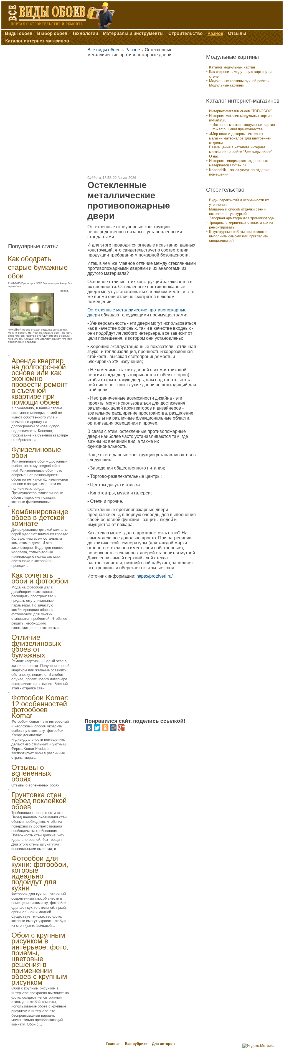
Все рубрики (137, 1044)
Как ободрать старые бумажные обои (38, 267)
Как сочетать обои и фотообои (39, 578)
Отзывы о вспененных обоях (31, 773)
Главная (113, 1044)
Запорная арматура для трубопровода (241, 218)
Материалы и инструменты (133, 33)
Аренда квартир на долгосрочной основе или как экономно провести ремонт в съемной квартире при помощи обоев (39, 381)
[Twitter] (97, 727)
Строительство (185, 33)
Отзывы (237, 33)
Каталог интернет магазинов (37, 41)
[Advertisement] (44, 142)
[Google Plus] (121, 727)
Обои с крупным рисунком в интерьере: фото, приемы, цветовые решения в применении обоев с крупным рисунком (40, 958)
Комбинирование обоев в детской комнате (39, 517)
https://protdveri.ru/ (154, 576)
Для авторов (163, 1044)
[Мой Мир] (113, 727)
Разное (215, 33)
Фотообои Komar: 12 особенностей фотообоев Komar (40, 707)
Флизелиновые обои (36, 452)
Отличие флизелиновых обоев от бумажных (36, 646)
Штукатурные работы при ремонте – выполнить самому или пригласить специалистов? (239, 236)
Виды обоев (18, 33)
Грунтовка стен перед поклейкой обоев (39, 801)
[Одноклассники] (105, 727)
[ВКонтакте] (89, 727)
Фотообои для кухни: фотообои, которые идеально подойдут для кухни (39, 873)
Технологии (85, 33)
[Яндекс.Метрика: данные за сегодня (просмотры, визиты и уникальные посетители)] (258, 1046)
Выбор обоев (52, 33)
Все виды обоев (104, 49)
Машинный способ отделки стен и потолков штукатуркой (237, 211)
